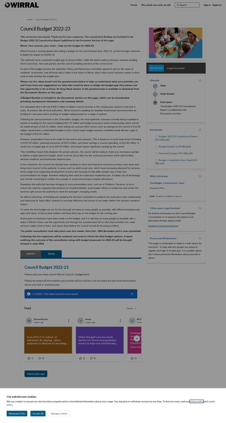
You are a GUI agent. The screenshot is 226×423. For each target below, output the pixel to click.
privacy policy (196, 401)
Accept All (38, 413)
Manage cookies (59, 413)
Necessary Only (17, 413)
